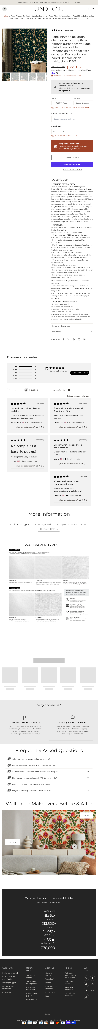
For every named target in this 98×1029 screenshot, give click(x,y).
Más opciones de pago (72, 170)
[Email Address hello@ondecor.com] (92, 990)
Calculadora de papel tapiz (8, 978)
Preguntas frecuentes (30, 988)
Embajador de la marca (51, 987)
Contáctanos (31, 999)
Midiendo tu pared (10, 973)
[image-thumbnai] (6, 77)
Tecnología (49, 979)
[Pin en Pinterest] (73, 339)
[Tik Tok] (86, 990)
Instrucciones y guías (32, 994)
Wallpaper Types (9, 983)
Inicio (6, 16)
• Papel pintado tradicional (8, 987)
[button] (72, 157)
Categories (6, 992)
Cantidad (56, 126)
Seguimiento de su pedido (31, 982)
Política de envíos (69, 982)
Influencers (50, 992)
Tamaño (54, 98)
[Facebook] (92, 978)
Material (77, 98)
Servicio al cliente (30, 976)
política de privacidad (69, 988)
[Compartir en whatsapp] (79, 339)
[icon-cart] (93, 9)
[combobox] (39, 390)
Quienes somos (48, 974)
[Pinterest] (86, 984)
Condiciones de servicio (70, 994)
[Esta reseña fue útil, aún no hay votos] (37, 427)
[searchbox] (15, 390)
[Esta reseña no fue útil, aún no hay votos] (41, 427)
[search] (87, 9)
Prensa (48, 983)
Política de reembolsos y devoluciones (70, 975)
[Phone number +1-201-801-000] (86, 996)
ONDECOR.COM (31, 1020)
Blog (47, 996)
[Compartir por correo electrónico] (84, 339)
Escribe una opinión (80, 373)
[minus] (54, 131)
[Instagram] (92, 984)
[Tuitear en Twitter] (68, 339)
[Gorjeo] (86, 978)
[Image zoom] (24, 50)
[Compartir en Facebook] (63, 339)
